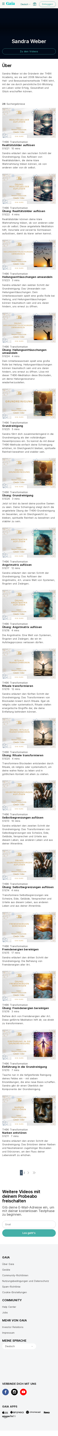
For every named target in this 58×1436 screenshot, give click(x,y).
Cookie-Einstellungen (14, 1292)
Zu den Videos (29, 51)
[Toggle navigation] (3, 3)
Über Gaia (8, 1264)
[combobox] (19, 1346)
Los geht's (29, 1233)
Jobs (5, 1312)
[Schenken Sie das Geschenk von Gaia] (34, 4)
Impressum (8, 1332)
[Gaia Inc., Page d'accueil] (10, 4)
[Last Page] (35, 1172)
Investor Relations (12, 1327)
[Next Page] (29, 1172)
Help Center (9, 1306)
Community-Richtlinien (15, 1275)
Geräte (6, 1269)
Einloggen (47, 4)
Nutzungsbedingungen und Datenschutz (25, 1281)
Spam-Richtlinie (11, 1286)
